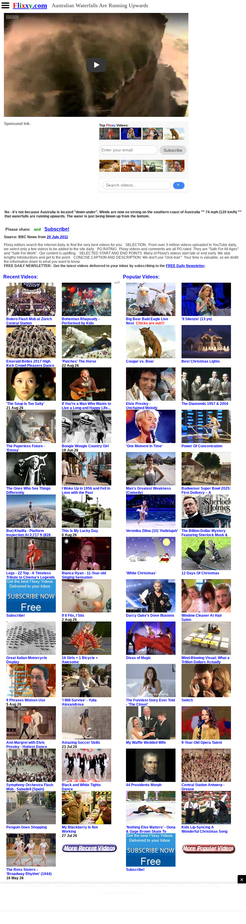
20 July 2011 (57, 237)
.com (30, 5)
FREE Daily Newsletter (185, 266)
